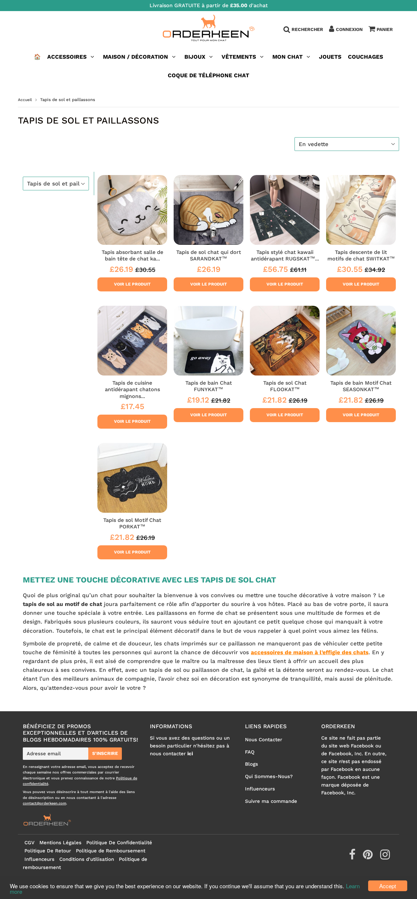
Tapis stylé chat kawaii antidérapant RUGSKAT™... (285, 255)
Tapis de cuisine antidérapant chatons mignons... (132, 389)
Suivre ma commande (271, 801)
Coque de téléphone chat (208, 75)
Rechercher (307, 29)
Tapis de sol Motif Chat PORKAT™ (132, 523)
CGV (29, 843)
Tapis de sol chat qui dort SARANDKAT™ (208, 255)
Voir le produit (132, 284)
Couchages (365, 56)
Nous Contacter (263, 740)
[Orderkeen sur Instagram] (385, 857)
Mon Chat (287, 56)
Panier (385, 29)
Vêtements (240, 56)
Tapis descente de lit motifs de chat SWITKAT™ (361, 255)
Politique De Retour (47, 851)
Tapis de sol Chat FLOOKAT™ (285, 386)
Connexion (349, 29)
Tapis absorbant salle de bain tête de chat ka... (132, 255)
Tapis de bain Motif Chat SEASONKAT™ (361, 386)
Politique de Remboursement (110, 851)
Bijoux (194, 56)
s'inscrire (105, 753)
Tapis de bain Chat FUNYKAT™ (208, 386)
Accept (387, 886)
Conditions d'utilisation (86, 859)
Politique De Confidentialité (119, 843)
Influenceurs (260, 789)
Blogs (251, 764)
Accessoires (67, 56)
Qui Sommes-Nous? (269, 776)
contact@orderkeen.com (44, 803)
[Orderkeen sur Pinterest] (368, 857)
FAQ (249, 752)
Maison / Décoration (135, 56)
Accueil (25, 99)
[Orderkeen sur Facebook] (353, 857)
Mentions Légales (60, 843)
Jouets (330, 56)
